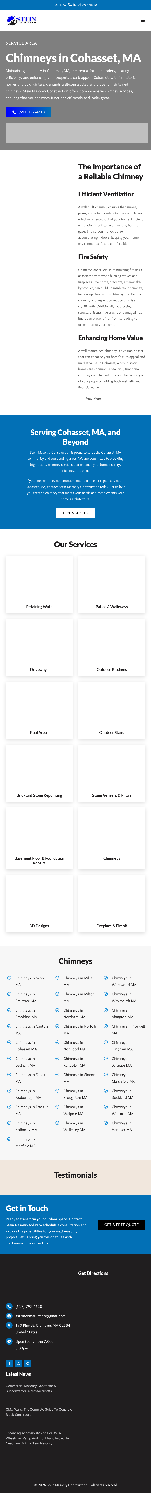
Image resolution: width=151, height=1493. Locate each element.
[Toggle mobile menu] (143, 22)
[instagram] (18, 1363)
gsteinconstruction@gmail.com (40, 1316)
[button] (111, 398)
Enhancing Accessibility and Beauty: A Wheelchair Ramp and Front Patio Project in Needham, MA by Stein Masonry (37, 1438)
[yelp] (27, 1363)
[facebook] (9, 1363)
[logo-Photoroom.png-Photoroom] (17, 1271)
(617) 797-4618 (85, 5)
